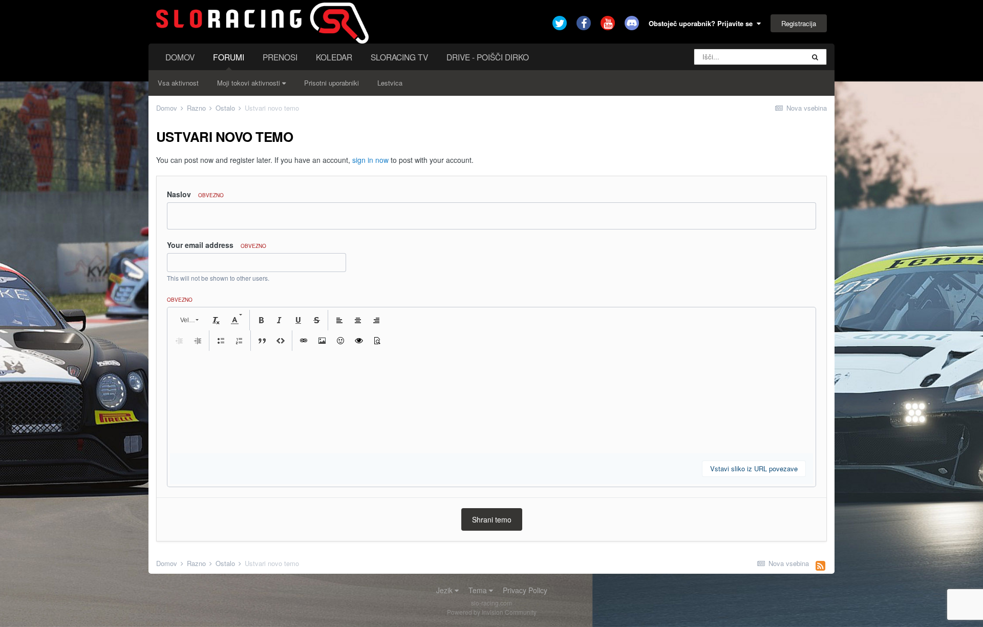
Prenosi (280, 56)
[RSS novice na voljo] (820, 565)
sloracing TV (399, 56)
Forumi (228, 56)
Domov (180, 56)
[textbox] (491, 402)
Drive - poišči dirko (487, 56)
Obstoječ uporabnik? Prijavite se (703, 23)
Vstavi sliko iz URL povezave (754, 468)
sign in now (370, 160)
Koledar (334, 56)
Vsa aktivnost (178, 83)
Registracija (798, 23)
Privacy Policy (525, 590)
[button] (188, 320)
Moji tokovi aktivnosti (249, 83)
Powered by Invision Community (492, 612)
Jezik (445, 590)
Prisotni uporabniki (331, 83)
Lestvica (389, 83)
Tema (478, 590)
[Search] (815, 57)
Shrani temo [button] (491, 519)
